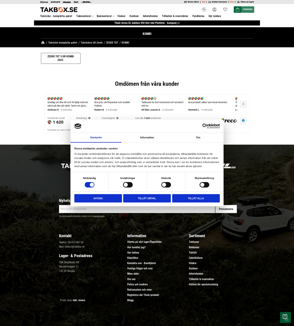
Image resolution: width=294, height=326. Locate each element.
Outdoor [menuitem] (134, 16)
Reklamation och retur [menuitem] (139, 289)
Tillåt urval (147, 198)
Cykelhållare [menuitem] (196, 257)
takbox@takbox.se (75, 246)
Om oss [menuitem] (131, 279)
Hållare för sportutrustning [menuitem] (203, 284)
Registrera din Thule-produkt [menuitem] (143, 295)
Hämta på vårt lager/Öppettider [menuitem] (144, 241)
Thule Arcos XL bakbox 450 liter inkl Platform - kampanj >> (147, 23)
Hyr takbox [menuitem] (215, 16)
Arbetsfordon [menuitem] (150, 16)
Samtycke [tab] (96, 137)
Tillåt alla (196, 198)
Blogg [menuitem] (130, 300)
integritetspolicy (99, 216)
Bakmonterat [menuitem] (104, 16)
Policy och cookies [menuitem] (137, 284)
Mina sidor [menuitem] (133, 273)
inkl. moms (79, 300)
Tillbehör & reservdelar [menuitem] (175, 16)
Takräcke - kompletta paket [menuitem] (56, 16)
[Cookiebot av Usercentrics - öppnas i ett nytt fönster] (205, 126)
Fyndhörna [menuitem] (198, 16)
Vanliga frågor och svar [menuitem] (140, 268)
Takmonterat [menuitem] (83, 16)
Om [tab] (198, 137)
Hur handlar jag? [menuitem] (136, 247)
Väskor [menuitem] (121, 16)
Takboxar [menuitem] (194, 241)
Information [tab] (147, 137)
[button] (225, 8)
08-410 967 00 (76, 242)
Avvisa (98, 198)
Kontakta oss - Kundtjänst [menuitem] (141, 263)
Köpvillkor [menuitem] (132, 257)
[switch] (128, 185)
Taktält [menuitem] (193, 252)
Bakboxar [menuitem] (194, 247)
